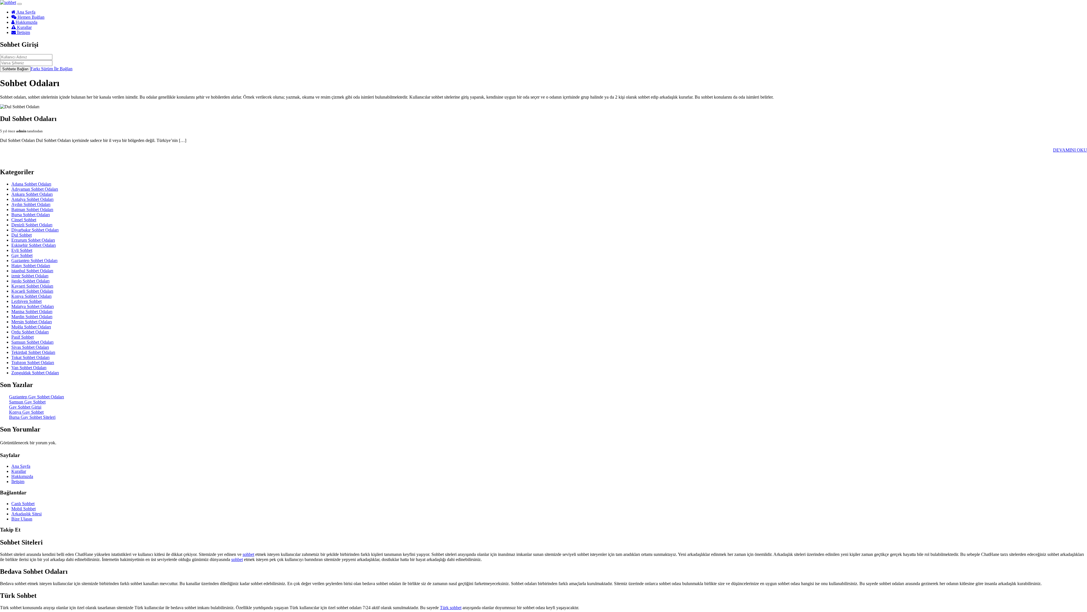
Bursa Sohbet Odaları (30, 214)
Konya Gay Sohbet (26, 412)
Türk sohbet (450, 607)
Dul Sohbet (21, 235)
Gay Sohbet (22, 255)
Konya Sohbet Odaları (31, 296)
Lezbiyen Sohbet (26, 301)
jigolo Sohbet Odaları (30, 281)
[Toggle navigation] (19, 4)
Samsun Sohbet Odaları (32, 342)
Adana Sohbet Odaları (31, 184)
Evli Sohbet (21, 250)
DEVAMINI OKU (1070, 150)
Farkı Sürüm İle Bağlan (51, 68)
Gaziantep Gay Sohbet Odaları (36, 396)
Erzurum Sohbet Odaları (33, 240)
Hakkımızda (25, 22)
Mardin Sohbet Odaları (31, 316)
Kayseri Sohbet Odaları (32, 286)
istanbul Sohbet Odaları (32, 270)
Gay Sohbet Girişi (25, 407)
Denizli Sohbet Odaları (31, 224)
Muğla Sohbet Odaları (31, 326)
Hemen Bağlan (30, 17)
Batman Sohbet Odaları (32, 209)
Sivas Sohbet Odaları (30, 347)
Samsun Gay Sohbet (27, 402)
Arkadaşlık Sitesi (26, 513)
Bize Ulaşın (21, 519)
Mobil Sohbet (23, 508)
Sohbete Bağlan (15, 69)
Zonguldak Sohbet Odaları (35, 372)
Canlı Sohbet (23, 503)
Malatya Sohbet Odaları (32, 306)
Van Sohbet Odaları (28, 367)
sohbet (248, 554)
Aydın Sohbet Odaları (30, 204)
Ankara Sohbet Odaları (32, 194)
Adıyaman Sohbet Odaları (34, 189)
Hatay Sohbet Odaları (30, 265)
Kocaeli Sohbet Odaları (32, 291)
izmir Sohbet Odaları (29, 275)
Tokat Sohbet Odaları (30, 357)
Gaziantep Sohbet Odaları (34, 260)
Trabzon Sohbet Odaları (32, 362)
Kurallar (24, 27)
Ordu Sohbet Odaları (30, 332)
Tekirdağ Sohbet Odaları (33, 352)
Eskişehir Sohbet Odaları (33, 245)
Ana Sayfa (25, 12)
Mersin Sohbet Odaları (31, 321)
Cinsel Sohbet (23, 219)
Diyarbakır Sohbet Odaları (35, 230)
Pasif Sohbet (22, 337)
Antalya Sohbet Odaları (32, 199)
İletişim (23, 32)
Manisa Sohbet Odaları (31, 311)
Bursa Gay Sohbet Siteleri (32, 417)
